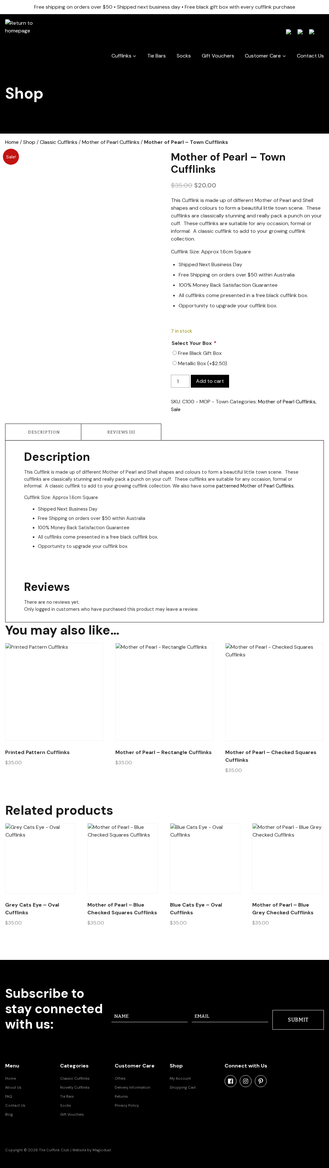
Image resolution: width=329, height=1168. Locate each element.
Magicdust (102, 1150)
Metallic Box (202, 363)
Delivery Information (132, 1087)
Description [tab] (44, 432)
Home (12, 142)
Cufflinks (121, 55)
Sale (176, 409)
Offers (120, 1078)
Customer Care (263, 55)
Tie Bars (156, 55)
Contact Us (310, 55)
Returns (121, 1096)
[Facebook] (230, 1081)
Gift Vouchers (218, 55)
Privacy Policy (127, 1105)
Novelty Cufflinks (75, 1087)
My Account (180, 1078)
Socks (184, 55)
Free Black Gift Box (200, 353)
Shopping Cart (183, 1087)
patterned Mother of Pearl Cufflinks (255, 486)
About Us (13, 1087)
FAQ (8, 1096)
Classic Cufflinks (58, 142)
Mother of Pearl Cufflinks (110, 142)
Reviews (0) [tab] (121, 432)
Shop (29, 142)
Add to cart (210, 381)
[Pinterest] (260, 1081)
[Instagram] (245, 1081)
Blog (9, 1114)
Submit (298, 1020)
